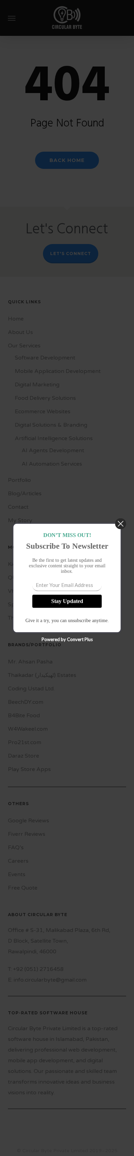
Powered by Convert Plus (67, 639)
